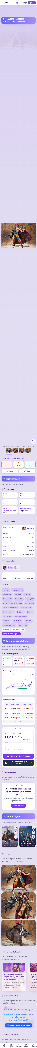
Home (3, 10)
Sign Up (32, 3)
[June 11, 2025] (14, 968)
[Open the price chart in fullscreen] (32, 675)
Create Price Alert (19, 806)
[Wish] (16, 832)
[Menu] (16, 837)
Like (6, 466)
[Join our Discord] (17, 2)
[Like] (16, 828)
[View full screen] (33, 441)
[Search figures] (13, 2)
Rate (28, 471)
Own (30, 466)
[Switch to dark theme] (21, 2)
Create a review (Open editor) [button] (19, 1025)
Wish (18, 466)
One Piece (9, 10)
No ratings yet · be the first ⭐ (9, 511)
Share (11, 471)
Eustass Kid (17, 10)
